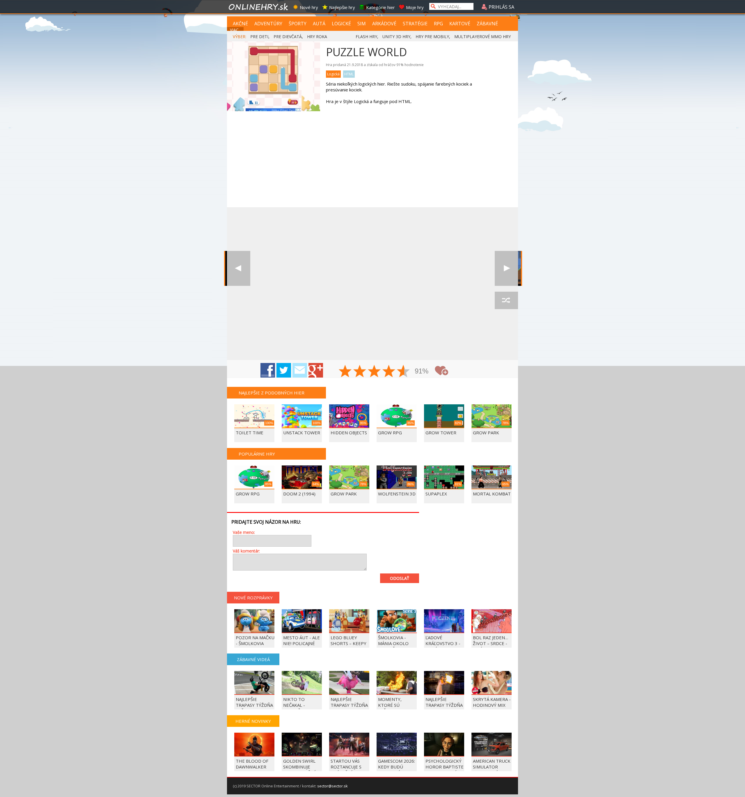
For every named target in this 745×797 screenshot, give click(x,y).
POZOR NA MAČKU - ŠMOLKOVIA (255, 640)
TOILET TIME (249, 432)
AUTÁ (319, 23)
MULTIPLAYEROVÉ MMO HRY (482, 36)
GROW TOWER (440, 432)
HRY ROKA (317, 36)
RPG (438, 23)
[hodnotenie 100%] (403, 372)
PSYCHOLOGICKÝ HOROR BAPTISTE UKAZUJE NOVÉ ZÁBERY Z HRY (444, 769)
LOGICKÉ (341, 23)
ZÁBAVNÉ (487, 23)
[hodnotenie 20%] (345, 372)
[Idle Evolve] (238, 268)
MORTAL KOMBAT (492, 494)
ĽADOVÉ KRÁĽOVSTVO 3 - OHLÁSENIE (442, 643)
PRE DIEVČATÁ (288, 36)
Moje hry (415, 7)
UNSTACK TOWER (301, 432)
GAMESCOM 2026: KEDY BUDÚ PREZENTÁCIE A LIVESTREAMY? (396, 769)
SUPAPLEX (436, 494)
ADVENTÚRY (268, 23)
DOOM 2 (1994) (299, 494)
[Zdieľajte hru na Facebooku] (267, 370)
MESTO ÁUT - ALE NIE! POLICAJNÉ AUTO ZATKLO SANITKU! (301, 646)
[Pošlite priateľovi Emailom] (299, 370)
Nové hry (309, 7)
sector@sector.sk (332, 786)
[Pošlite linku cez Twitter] (283, 370)
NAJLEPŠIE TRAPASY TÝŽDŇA (444, 702)
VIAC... (235, 30)
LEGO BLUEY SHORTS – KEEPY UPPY (348, 643)
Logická (333, 74)
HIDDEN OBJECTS (349, 432)
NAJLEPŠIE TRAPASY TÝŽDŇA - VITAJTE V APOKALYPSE (349, 708)
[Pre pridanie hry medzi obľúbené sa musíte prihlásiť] (441, 371)
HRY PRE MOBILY (432, 36)
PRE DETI (259, 36)
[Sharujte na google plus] (315, 370)
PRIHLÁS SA (500, 7)
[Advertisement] (372, 163)
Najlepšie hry (342, 7)
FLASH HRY (366, 36)
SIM (361, 23)
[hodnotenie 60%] (374, 372)
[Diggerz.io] (506, 268)
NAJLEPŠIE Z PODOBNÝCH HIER (271, 393)
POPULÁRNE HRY (257, 454)
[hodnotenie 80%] (389, 372)
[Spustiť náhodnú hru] (506, 300)
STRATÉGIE (415, 23)
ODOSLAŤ (399, 578)
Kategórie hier (380, 7)
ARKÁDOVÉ (384, 23)
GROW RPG (390, 432)
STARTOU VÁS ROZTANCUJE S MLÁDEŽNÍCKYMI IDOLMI (348, 769)
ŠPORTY (297, 23)
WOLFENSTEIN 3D (397, 494)
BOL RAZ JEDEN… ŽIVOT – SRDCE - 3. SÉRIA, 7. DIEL (490, 643)
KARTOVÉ (459, 23)
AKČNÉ (240, 23)
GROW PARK (486, 432)
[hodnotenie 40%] (360, 372)
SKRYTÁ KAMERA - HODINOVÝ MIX (492, 702)
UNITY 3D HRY (396, 36)
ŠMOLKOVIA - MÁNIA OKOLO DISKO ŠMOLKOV (396, 643)
